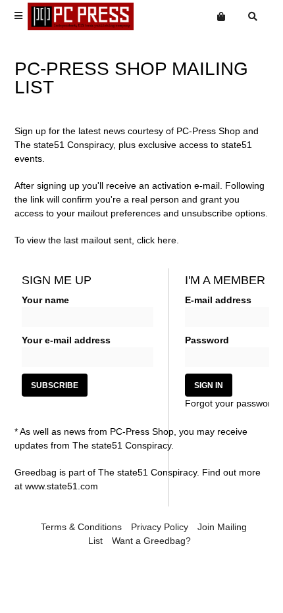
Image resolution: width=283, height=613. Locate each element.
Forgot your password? (233, 403)
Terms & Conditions (81, 527)
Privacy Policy (159, 527)
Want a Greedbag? (151, 540)
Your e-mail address (66, 340)
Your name (45, 300)
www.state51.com (61, 486)
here (166, 240)
